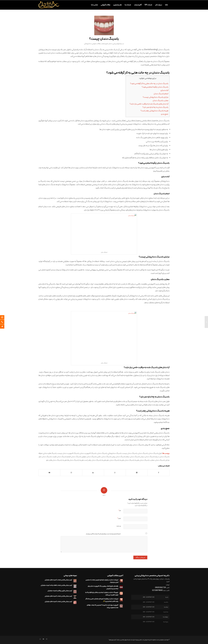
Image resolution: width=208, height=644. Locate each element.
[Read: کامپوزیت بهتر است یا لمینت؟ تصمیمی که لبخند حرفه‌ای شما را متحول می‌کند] (121, 606)
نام (120, 510)
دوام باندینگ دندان (122, 456)
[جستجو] (88, 5)
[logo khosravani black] (48, 5)
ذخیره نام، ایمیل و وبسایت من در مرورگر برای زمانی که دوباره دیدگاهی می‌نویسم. (103, 534)
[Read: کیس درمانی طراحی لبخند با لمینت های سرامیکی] (75, 581)
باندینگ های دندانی (50, 453)
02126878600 (157, 590)
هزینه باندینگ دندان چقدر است (95, 460)
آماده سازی (164, 90)
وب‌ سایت (118, 526)
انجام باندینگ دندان (161, 93)
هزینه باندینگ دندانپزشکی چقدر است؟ (154, 110)
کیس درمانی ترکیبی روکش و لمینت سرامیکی (60, 591)
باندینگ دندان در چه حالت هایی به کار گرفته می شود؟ (149, 83)
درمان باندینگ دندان (137, 456)
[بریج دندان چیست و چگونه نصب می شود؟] (206, 322)
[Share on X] (136, 472)
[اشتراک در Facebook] (158, 472)
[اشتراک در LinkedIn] (93, 472)
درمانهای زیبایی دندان (115, 43)
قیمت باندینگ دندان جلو (47, 456)
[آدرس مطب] (3, 326)
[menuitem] (167, 5)
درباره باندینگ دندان (152, 456)
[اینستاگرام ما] (3, 317)
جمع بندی (164, 114)
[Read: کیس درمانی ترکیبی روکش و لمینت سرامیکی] (75, 592)
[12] (104, 25)
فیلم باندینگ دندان (64, 456)
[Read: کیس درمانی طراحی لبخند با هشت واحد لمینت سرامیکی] (75, 586)
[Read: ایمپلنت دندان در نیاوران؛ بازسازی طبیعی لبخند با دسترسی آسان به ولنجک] (121, 581)
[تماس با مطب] (3, 322)
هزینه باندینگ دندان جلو (115, 460)
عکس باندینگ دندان (94, 456)
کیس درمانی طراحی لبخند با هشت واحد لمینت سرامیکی (56, 585)
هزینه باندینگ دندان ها (75, 460)
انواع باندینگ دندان (155, 453)
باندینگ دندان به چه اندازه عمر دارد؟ (155, 107)
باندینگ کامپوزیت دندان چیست (68, 453)
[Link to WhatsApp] (40, 639)
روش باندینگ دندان (108, 456)
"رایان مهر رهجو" (112, 640)
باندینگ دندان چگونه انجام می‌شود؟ (155, 87)
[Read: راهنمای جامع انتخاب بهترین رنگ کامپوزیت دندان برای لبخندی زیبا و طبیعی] (121, 587)
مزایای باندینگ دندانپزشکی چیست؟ (155, 97)
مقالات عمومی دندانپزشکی (92, 43)
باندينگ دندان (143, 453)
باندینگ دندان (102, 453)
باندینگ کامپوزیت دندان (88, 453)
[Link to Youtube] (49, 472)
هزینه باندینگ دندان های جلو (56, 460)
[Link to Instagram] (71, 472)
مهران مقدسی (123, 640)
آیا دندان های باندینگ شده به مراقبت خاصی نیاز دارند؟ (149, 104)
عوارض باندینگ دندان (78, 456)
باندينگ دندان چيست (129, 453)
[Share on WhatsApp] (115, 472)
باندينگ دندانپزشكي (115, 453)
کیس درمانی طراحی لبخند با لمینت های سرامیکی (58, 580)
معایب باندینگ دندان (160, 100)
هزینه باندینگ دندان (131, 460)
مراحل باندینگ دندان (162, 460)
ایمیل (119, 518)
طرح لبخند (104, 43)
